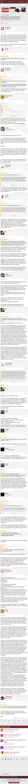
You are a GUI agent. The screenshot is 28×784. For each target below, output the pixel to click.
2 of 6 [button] (14, 720)
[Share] (24, 33)
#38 (26, 575)
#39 (26, 615)
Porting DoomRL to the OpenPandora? (14, 747)
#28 (26, 237)
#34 (26, 434)
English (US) (14, 777)
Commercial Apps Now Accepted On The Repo (15, 741)
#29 (26, 279)
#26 (26, 170)
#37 (26, 498)
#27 (26, 201)
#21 (26, 32)
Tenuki (3, 20)
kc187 (5, 748)
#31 (26, 368)
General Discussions (10, 731)
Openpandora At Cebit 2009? (12, 752)
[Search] (26, 1)
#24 (26, 101)
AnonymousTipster (7, 736)
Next (19, 720)
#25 (26, 133)
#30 (26, 314)
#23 (26, 74)
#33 (26, 416)
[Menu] (2, 1)
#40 (26, 702)
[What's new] (24, 1)
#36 (26, 469)
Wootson (5, 753)
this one (11, 248)
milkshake (5, 743)
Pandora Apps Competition (11, 729)
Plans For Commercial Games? (12, 735)
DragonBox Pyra (5, 777)
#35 (26, 453)
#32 (26, 393)
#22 (26, 54)
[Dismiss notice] (26, 6)
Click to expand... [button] (14, 115)
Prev (9, 720)
